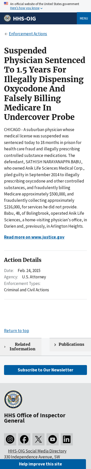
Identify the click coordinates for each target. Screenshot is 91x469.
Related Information (22, 347)
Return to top (16, 330)
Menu (84, 18)
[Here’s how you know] (45, 6)
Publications (71, 344)
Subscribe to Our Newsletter (45, 370)
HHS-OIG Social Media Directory (37, 451)
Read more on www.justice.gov (34, 237)
